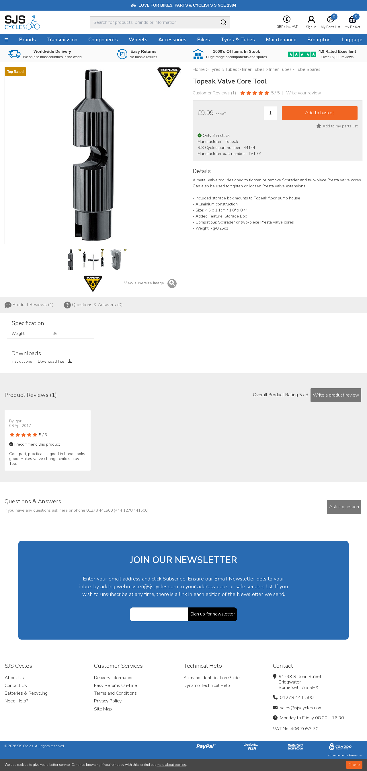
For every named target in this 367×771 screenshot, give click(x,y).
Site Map (103, 709)
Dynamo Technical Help (207, 685)
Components (103, 39)
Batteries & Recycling (26, 693)
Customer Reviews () (214, 93)
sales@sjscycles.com (301, 708)
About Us (14, 678)
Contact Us (16, 685)
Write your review (303, 93)
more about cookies (171, 764)
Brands (27, 39)
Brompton (319, 39)
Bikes (203, 39)
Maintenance (281, 39)
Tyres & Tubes (238, 39)
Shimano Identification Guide (212, 678)
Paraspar (355, 755)
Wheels (138, 39)
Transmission (61, 39)
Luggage (351, 39)
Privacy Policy (108, 701)
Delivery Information (114, 678)
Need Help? (16, 701)
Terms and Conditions (115, 693)
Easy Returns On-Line (115, 685)
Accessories (172, 39)
